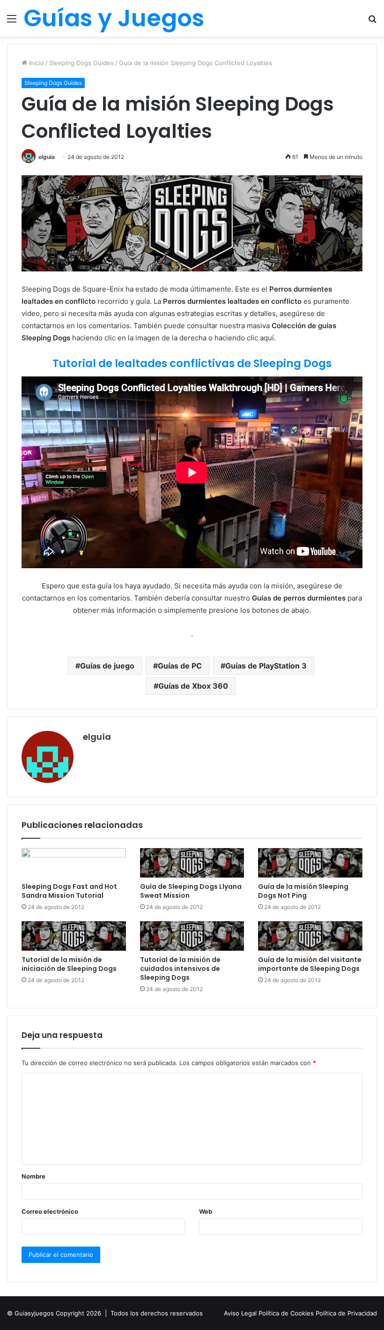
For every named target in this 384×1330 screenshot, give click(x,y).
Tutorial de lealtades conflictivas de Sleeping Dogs (192, 363)
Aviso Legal (241, 1313)
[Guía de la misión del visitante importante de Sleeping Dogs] (310, 936)
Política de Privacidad (346, 1313)
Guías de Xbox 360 (193, 686)
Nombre (33, 1176)
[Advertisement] (192, 107)
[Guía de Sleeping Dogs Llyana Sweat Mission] (192, 863)
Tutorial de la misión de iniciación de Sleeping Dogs (69, 964)
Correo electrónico (50, 1211)
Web (205, 1211)
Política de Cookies (287, 1313)
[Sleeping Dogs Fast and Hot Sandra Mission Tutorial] (74, 863)
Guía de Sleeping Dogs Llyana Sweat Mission (191, 891)
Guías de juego (107, 665)
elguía (97, 737)
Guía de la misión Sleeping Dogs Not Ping (303, 891)
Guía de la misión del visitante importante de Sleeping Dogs (310, 964)
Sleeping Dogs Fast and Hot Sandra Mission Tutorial (69, 891)
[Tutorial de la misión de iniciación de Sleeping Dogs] (74, 936)
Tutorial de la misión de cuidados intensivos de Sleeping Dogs (180, 968)
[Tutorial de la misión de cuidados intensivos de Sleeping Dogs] (192, 936)
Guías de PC (180, 665)
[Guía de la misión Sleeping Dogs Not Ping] (310, 863)
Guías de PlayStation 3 (266, 665)
